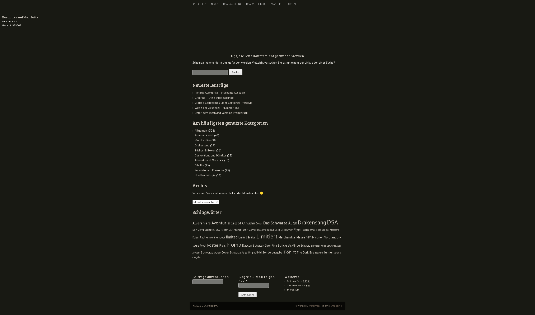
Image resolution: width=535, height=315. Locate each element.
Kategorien (199, 3)
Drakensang (202, 145)
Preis (222, 245)
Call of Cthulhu (243, 223)
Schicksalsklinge (289, 245)
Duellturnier (287, 229)
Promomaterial (204, 135)
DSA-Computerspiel (203, 229)
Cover (259, 223)
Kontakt (293, 3)
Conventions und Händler (210, 155)
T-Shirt (289, 252)
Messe (300, 237)
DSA (332, 222)
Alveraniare (201, 223)
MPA (308, 237)
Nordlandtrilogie (205, 175)
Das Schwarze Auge (280, 222)
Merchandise (203, 140)
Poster (212, 245)
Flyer (297, 229)
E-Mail (242, 281)
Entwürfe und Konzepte (209, 170)
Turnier (328, 252)
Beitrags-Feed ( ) (298, 281)
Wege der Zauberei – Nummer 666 (217, 108)
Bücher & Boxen (205, 150)
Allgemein (201, 130)
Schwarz (305, 245)
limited (232, 236)
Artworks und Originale (209, 160)
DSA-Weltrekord (256, 3)
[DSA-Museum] (272, 30)
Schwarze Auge (318, 245)
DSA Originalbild (265, 229)
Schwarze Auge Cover (215, 252)
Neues (214, 3)
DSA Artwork (235, 229)
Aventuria (220, 223)
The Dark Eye (305, 252)
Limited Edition (247, 237)
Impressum (293, 289)
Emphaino (336, 305)
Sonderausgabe (272, 252)
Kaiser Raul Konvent (203, 237)
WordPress (315, 305)
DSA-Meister (221, 229)
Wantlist (277, 3)
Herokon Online (309, 229)
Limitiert (267, 236)
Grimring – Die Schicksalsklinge (214, 98)
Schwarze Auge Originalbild (246, 252)
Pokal (203, 245)
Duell (277, 229)
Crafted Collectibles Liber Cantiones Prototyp (223, 103)
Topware (319, 252)
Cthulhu (199, 165)
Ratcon (247, 245)
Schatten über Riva (265, 245)
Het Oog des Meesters (328, 229)
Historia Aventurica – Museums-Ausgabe (220, 93)
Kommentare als (299, 285)
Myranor (317, 237)
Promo (234, 244)
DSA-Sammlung (232, 3)
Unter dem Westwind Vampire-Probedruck (221, 113)
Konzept (220, 237)
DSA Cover (249, 230)
